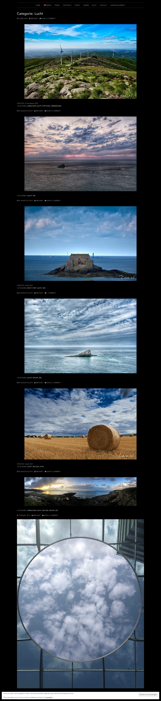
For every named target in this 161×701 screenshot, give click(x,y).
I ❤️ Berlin (47, 5)
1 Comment (51, 293)
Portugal (46, 106)
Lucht (39, 106)
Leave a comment (48, 18)
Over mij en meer (118, 6)
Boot (29, 288)
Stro (42, 466)
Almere (86, 5)
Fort (34, 288)
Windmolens (56, 106)
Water (35, 378)
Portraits (67, 5)
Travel (57, 5)
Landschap (31, 106)
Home (38, 5)
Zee (34, 196)
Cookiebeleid (48, 697)
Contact (103, 5)
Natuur (36, 466)
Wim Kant (34, 18)
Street (77, 5)
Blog (94, 5)
